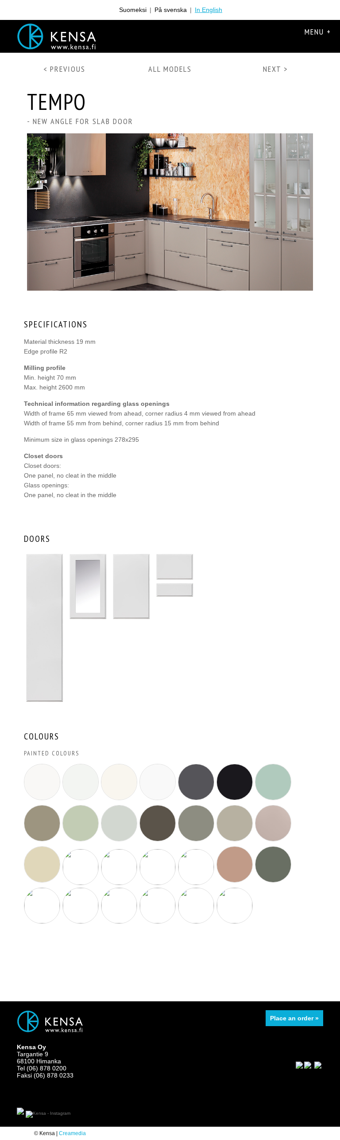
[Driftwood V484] (43, 882)
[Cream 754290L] (120, 800)
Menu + (318, 32)
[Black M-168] (235, 800)
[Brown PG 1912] (43, 841)
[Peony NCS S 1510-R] (197, 882)
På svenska (171, 9)
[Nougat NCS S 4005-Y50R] (274, 841)
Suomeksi (133, 9)
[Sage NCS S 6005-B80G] (158, 882)
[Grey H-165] (120, 841)
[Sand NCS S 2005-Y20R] (120, 921)
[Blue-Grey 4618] (158, 921)
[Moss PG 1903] (81, 841)
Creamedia (72, 1133)
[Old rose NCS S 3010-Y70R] (235, 882)
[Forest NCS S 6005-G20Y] (274, 882)
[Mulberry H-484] (120, 882)
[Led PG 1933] (197, 841)
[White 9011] (43, 800)
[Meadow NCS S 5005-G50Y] (43, 921)
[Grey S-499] (197, 800)
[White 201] (158, 800)
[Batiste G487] (235, 921)
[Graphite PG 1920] (158, 841)
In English (208, 9)
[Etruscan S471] (197, 921)
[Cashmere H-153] (81, 882)
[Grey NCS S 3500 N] (235, 841)
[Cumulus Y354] (81, 921)
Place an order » (294, 1018)
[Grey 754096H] (81, 800)
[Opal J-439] (274, 800)
